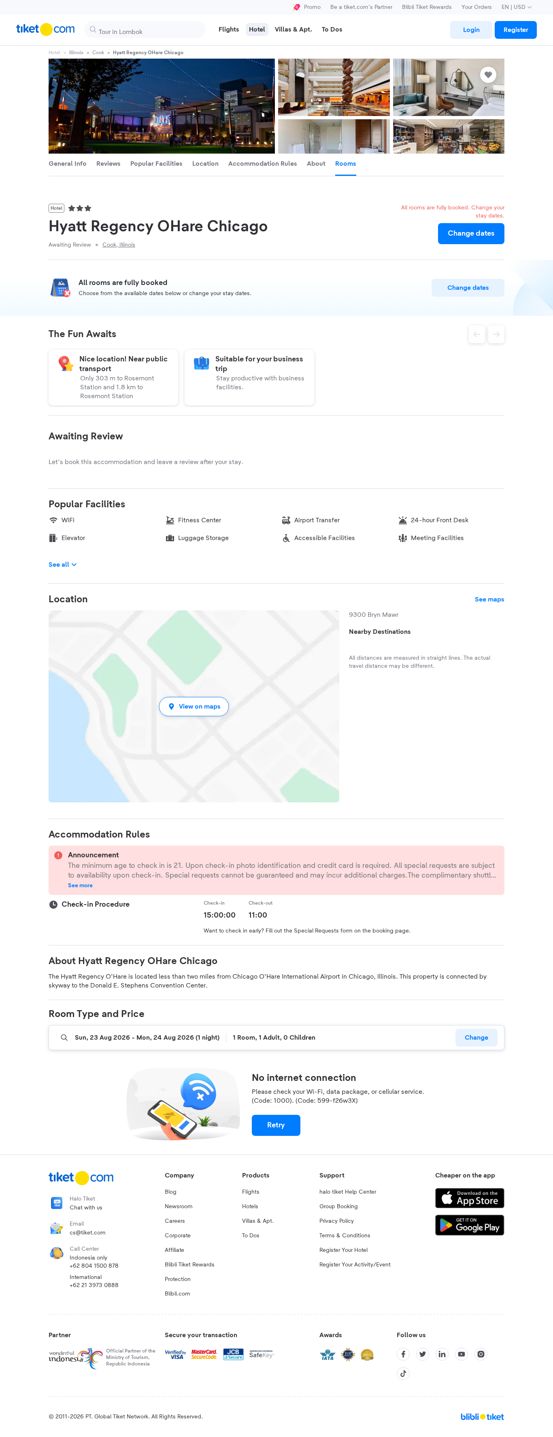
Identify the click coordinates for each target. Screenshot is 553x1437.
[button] (194, 706)
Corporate (178, 1235)
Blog (171, 1192)
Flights (250, 1192)
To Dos (250, 1235)
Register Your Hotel (343, 1250)
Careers (175, 1221)
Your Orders (477, 7)
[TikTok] (403, 1373)
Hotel (54, 52)
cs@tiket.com (88, 1233)
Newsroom (179, 1206)
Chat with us (86, 1207)
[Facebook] (403, 1354)
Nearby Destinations (380, 632)
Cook (98, 52)
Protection (178, 1279)
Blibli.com (177, 1294)
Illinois (76, 52)
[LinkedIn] (442, 1354)
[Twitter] (422, 1354)
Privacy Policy (336, 1221)
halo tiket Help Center (347, 1192)
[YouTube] (461, 1354)
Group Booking (338, 1206)
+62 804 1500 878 (94, 1266)
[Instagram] (480, 1354)
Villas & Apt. (258, 1221)
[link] (471, 30)
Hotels (250, 1206)
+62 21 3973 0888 (94, 1285)
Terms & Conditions (344, 1235)
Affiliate (174, 1250)
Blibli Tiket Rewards (427, 7)
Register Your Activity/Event (355, 1264)
